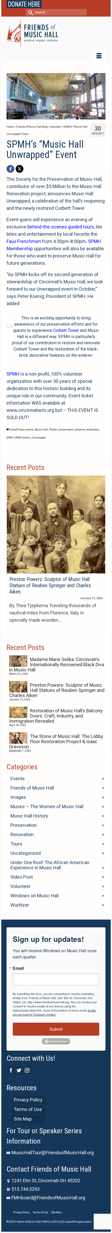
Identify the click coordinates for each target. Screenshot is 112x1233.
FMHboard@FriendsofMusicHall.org (48, 1197)
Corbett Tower (66, 330)
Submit (56, 1029)
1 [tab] (46, 116)
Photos (53, 429)
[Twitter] (19, 1070)
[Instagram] (27, 1070)
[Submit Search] (30, 12)
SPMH (13, 374)
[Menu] (98, 56)
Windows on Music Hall (34, 895)
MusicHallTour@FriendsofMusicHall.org (52, 1152)
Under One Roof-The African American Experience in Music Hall (49, 865)
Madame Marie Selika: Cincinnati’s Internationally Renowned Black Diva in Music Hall (56, 664)
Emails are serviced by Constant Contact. (54, 1012)
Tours (16, 844)
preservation (65, 429)
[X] (19, 169)
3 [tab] (59, 116)
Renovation (22, 834)
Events (17, 778)
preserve (79, 429)
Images (18, 797)
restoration (92, 429)
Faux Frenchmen (24, 241)
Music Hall (41, 429)
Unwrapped (39, 437)
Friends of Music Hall (32, 788)
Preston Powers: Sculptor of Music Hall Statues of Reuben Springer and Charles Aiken (56, 690)
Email (18, 968)
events (30, 429)
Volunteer (20, 886)
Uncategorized (25, 853)
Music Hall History (29, 816)
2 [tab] (52, 116)
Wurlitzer (19, 905)
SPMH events (22, 437)
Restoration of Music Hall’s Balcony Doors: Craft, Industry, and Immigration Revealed (56, 716)
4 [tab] (65, 116)
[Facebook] (10, 169)
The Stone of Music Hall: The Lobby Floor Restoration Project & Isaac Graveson (56, 741)
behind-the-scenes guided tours (60, 227)
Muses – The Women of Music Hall (46, 806)
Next (99, 96)
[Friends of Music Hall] (56, 33)
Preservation (23, 825)
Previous (12, 96)
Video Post (21, 877)
